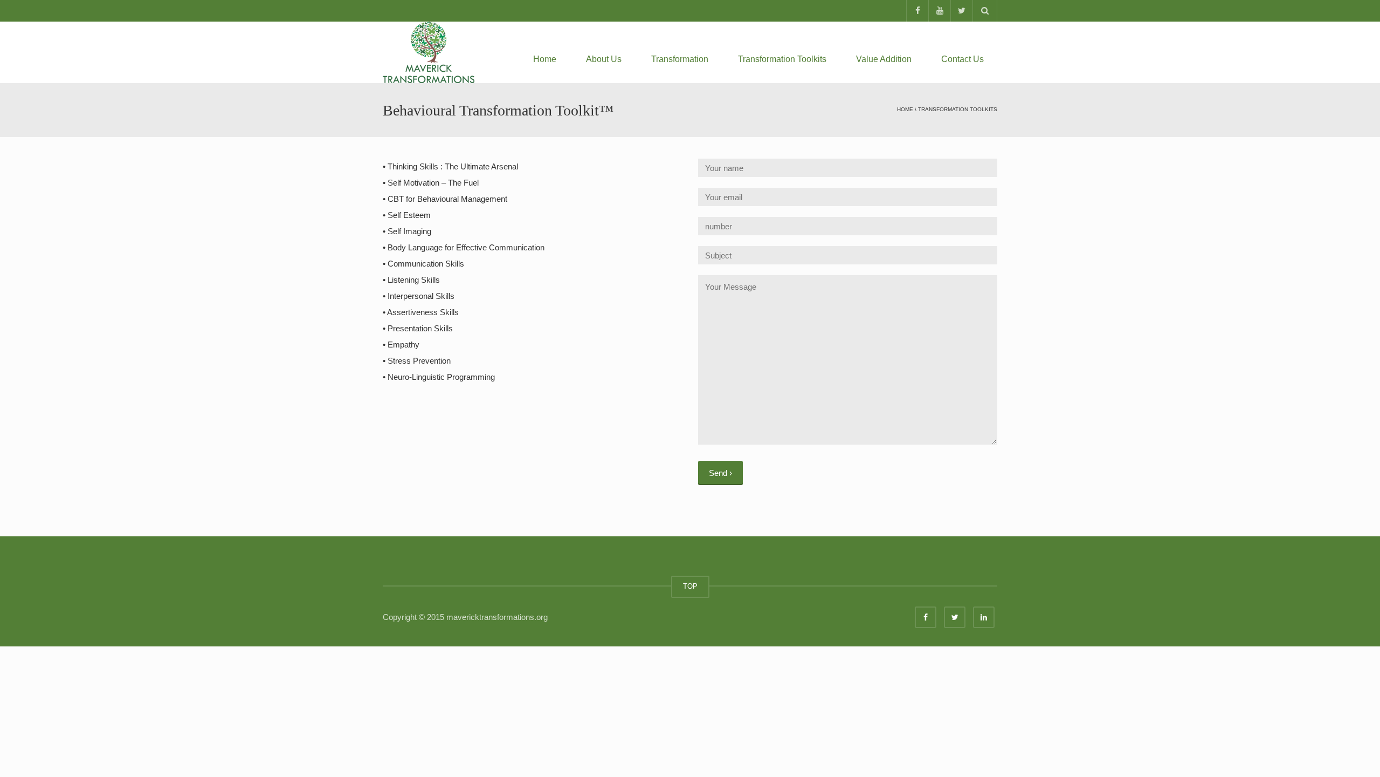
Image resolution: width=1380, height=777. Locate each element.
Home (544, 59)
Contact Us (962, 59)
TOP (690, 586)
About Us (604, 59)
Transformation (679, 59)
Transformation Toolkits (782, 59)
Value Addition (884, 59)
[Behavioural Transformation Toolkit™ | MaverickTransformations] (428, 51)
